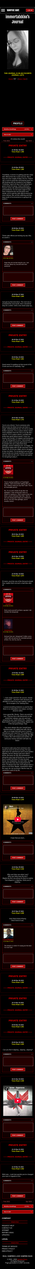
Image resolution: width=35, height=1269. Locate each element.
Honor (11, 79)
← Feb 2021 (5, 141)
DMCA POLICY (7, 1251)
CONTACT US (7, 1228)
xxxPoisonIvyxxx (8, 256)
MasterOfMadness (8, 939)
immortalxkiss (8, 630)
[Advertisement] (17, 2)
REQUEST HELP (8, 1225)
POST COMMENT (17, 218)
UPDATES (5, 1235)
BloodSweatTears (8, 476)
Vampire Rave (22, 1259)
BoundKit (8, 604)
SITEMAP (5, 1230)
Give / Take (22, 79)
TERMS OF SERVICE (9, 1246)
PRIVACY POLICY (8, 1249)
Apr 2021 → (30, 141)
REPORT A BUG (8, 1232)
